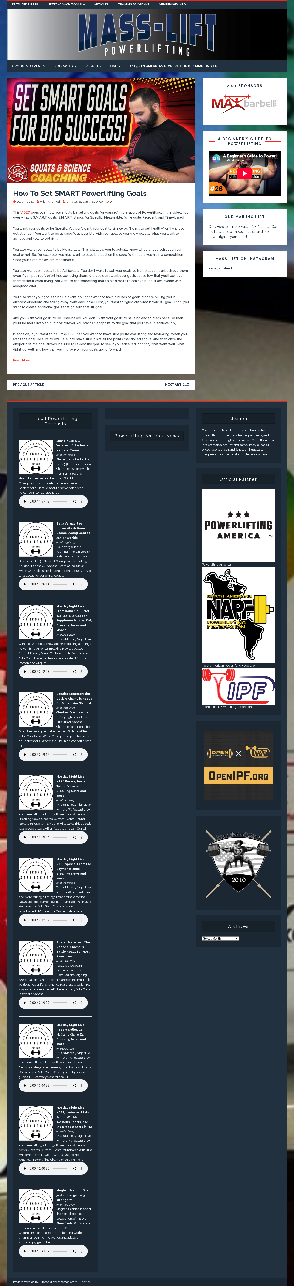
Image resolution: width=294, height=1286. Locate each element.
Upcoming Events (28, 66)
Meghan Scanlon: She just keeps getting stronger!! (72, 1195)
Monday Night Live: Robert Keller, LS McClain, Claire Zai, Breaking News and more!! (71, 1034)
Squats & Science (91, 201)
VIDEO (25, 212)
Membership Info (172, 4)
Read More (21, 360)
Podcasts (63, 66)
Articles (101, 4)
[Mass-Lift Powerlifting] (147, 57)
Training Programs (134, 4)
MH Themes (82, 1281)
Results (93, 66)
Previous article (28, 385)
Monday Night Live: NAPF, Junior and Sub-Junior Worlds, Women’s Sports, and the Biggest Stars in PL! (74, 1117)
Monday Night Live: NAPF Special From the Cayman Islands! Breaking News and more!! (73, 869)
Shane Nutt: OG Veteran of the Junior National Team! (72, 445)
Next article (177, 385)
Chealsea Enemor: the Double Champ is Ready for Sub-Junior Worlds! (74, 698)
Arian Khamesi (50, 201)
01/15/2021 (25, 201)
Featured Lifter (25, 4)
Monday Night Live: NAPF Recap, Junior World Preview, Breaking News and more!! (71, 786)
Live (113, 66)
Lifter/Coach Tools (65, 4)
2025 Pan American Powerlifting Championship (174, 66)
